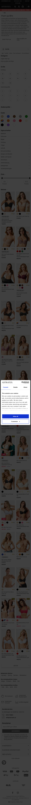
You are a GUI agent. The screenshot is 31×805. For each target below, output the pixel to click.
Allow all (15, 416)
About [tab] (25, 387)
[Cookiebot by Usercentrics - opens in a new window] (22, 382)
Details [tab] (15, 387)
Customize (14, 421)
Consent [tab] (5, 387)
